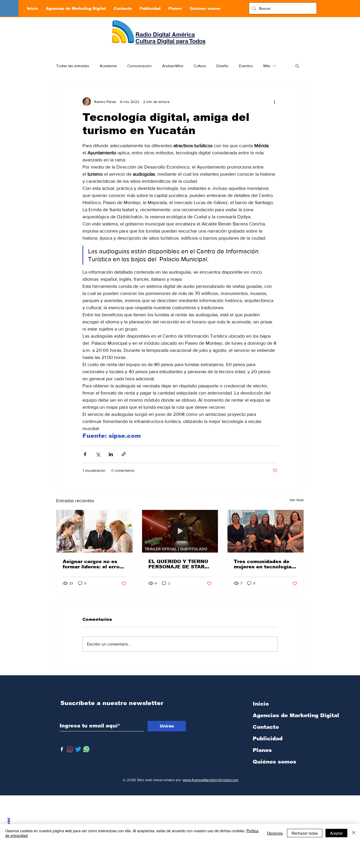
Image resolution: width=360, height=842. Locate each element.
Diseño (222, 65)
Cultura (200, 65)
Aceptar (336, 833)
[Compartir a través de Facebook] (84, 454)
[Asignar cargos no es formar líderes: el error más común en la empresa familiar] (94, 531)
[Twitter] (78, 749)
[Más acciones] (274, 102)
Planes (262, 750)
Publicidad (268, 738)
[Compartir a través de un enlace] (123, 454)
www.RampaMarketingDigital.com (210, 780)
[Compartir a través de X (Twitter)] (97, 454)
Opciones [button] (275, 833)
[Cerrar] (354, 833)
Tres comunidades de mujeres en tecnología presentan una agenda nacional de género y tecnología (262, 564)
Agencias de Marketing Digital (280, 715)
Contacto (266, 727)
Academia (108, 65)
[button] (297, 65)
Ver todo (297, 500)
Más (266, 65)
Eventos (246, 65)
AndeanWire (172, 65)
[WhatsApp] (86, 749)
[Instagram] (70, 749)
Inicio (261, 704)
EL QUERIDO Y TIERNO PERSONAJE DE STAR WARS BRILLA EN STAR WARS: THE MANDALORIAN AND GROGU (178, 564)
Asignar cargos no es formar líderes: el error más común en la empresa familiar (92, 564)
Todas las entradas (72, 65)
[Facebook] (62, 749)
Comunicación (139, 65)
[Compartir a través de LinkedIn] (110, 454)
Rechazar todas (304, 833)
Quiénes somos (274, 762)
